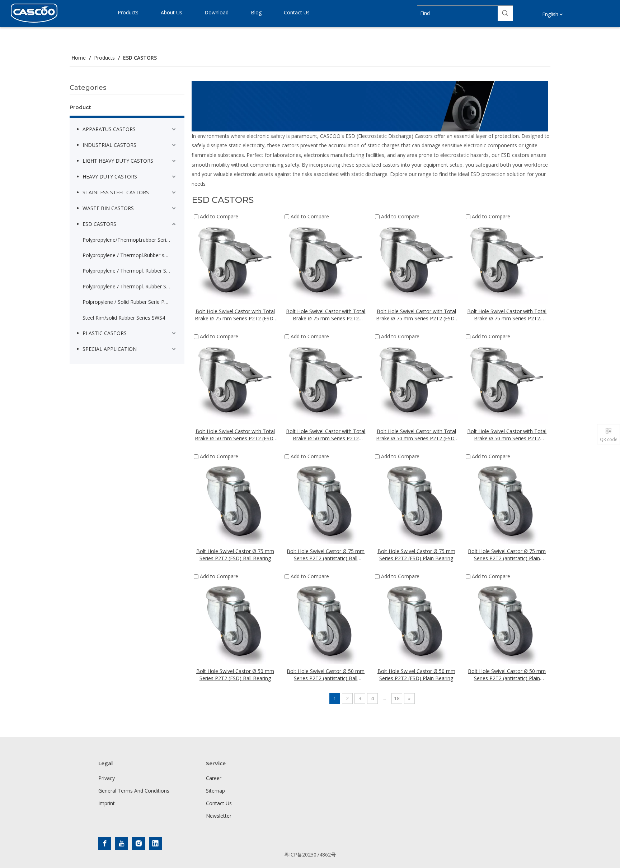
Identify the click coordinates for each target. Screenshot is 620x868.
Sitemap (215, 790)
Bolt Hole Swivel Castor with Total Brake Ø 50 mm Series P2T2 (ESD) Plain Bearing (416, 435)
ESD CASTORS (99, 224)
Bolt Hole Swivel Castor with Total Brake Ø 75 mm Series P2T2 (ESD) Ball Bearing (235, 315)
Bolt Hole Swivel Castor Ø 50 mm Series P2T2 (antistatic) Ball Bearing (326, 675)
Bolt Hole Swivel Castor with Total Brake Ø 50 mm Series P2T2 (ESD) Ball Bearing (235, 435)
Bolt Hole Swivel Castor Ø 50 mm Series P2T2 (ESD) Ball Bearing (235, 675)
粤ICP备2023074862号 (310, 854)
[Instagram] (138, 843)
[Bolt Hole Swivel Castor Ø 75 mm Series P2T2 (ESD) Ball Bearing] (235, 502)
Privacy (106, 778)
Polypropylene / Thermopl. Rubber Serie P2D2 (130, 286)
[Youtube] (121, 843)
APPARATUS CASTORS (109, 129)
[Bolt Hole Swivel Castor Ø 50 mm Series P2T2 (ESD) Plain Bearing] (416, 622)
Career (213, 778)
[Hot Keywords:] (505, 13)
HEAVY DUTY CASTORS (110, 176)
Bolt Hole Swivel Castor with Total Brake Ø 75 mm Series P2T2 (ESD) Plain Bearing (416, 315)
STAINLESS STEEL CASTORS (116, 192)
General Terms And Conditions (133, 790)
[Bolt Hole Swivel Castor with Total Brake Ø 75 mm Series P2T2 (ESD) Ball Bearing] (235, 262)
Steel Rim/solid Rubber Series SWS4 (124, 317)
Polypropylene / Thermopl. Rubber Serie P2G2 (130, 270)
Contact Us (219, 803)
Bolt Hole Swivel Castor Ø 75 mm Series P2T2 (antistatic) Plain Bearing (507, 555)
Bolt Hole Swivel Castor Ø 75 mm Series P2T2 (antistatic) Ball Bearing (326, 555)
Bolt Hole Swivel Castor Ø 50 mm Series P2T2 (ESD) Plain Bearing (416, 675)
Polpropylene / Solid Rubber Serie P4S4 (128, 301)
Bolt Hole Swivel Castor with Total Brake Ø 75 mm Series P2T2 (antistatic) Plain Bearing (506, 315)
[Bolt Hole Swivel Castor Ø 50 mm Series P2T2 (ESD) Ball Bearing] (235, 622)
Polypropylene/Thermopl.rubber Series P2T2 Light (130, 239)
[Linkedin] (155, 843)
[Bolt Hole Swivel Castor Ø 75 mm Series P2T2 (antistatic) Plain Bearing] (507, 502)
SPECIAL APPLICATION (110, 348)
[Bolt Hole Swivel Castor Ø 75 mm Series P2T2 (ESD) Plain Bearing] (416, 502)
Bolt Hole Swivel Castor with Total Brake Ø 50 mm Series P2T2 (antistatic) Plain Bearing (506, 435)
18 (397, 698)
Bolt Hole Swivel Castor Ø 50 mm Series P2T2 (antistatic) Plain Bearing (507, 675)
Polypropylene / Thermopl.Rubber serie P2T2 (130, 255)
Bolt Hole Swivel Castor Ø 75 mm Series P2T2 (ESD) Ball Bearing (235, 555)
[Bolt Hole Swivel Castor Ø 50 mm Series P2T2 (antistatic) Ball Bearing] (326, 622)
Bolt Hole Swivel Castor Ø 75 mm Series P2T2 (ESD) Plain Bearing (416, 555)
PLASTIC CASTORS (105, 333)
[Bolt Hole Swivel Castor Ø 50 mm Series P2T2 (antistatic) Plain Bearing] (507, 622)
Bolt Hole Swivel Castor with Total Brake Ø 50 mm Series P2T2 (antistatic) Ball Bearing (325, 435)
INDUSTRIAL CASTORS (109, 144)
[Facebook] (104, 843)
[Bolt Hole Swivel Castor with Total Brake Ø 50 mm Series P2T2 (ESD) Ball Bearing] (235, 382)
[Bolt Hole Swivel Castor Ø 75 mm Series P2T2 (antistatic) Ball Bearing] (326, 502)
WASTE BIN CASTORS (108, 208)
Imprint (106, 803)
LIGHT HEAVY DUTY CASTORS (118, 160)
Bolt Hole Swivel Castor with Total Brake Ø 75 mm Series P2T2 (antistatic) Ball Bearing (325, 315)
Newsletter (218, 815)
